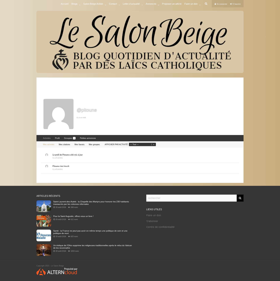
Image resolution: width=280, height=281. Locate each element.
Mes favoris (79, 144)
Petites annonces (88, 138)
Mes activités (48, 144)
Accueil (65, 4)
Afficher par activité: (116, 144)
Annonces (151, 4)
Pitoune (65, 155)
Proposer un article (172, 4)
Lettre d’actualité (131, 4)
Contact (113, 4)
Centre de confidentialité (160, 227)
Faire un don (153, 215)
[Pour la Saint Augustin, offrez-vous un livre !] (43, 225)
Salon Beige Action (93, 4)
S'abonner (152, 221)
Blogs (74, 4)
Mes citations (64, 144)
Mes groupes (94, 144)
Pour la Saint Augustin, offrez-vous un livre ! (73, 216)
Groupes (69, 138)
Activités (47, 138)
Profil (57, 138)
